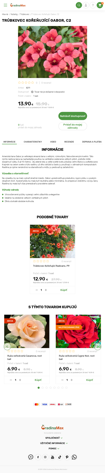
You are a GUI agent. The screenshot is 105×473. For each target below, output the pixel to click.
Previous (7, 346)
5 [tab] (54, 388)
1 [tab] (39, 388)
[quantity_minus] (37, 290)
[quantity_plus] (46, 290)
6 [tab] (58, 388)
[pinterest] (67, 457)
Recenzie (69, 142)
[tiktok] (60, 457)
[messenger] (31, 457)
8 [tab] (66, 388)
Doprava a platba (92, 142)
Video (53, 142)
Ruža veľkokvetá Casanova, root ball (24, 357)
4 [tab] (50, 388)
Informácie (9, 142)
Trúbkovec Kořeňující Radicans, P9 (51, 265)
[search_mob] (79, 5)
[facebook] (38, 457)
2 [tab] (43, 388)
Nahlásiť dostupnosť (72, 116)
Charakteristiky (33, 142)
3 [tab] (47, 388)
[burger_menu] (5, 5)
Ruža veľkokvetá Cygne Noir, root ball (77, 357)
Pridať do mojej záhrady (72, 126)
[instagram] (45, 457)
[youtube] (52, 457)
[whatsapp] (74, 457)
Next (97, 346)
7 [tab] (62, 388)
